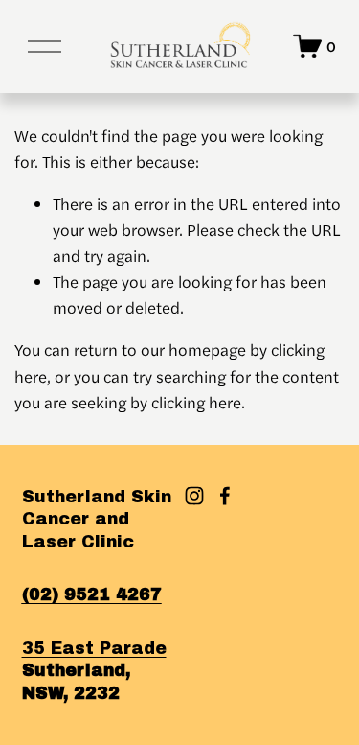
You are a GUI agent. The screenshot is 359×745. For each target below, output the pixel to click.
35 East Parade (94, 649)
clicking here (196, 401)
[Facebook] (225, 495)
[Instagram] (194, 495)
